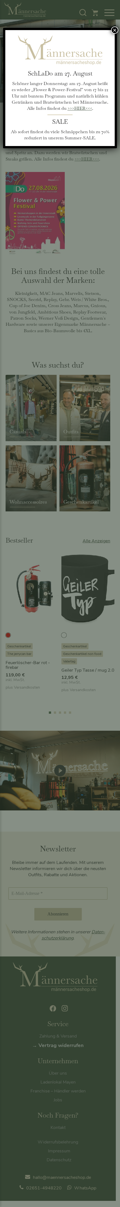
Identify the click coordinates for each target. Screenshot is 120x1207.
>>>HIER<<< (80, 108)
